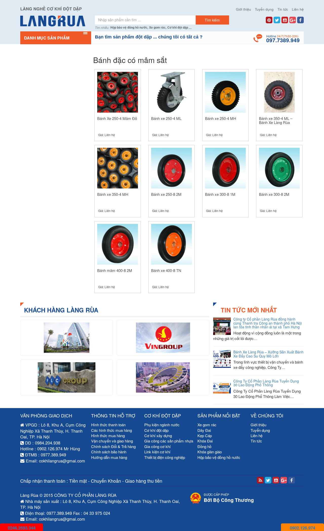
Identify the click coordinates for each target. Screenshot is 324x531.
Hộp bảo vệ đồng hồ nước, (129, 27)
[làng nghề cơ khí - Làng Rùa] (55, 21)
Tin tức (282, 9)
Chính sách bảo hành (108, 451)
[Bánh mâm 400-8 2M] (117, 243)
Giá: (106, 135)
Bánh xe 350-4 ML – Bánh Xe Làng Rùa (275, 120)
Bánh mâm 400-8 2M (114, 270)
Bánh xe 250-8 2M (166, 194)
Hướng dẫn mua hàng (109, 457)
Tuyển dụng (264, 9)
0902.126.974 (302, 528)
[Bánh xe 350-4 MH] (117, 167)
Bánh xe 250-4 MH (220, 118)
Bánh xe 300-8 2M (274, 194)
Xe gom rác (206, 424)
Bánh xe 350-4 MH (112, 194)
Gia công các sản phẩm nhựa (168, 440)
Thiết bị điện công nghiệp (164, 457)
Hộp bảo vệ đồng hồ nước (218, 457)
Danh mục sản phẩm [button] (46, 38)
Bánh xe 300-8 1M (220, 194)
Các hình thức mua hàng (111, 430)
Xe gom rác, (157, 27)
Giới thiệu (243, 9)
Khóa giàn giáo (209, 451)
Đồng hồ (204, 446)
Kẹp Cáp (204, 435)
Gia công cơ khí (157, 446)
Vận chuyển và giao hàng (112, 440)
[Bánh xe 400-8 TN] (171, 243)
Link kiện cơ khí (157, 451)
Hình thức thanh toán (108, 424)
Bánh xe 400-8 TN (166, 270)
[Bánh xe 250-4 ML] (171, 91)
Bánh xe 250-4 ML (166, 118)
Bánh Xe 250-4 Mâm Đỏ (117, 118)
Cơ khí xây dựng (158, 435)
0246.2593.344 (21, 528)
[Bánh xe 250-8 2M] (171, 167)
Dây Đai (204, 430)
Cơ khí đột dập (177, 27)
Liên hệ (298, 9)
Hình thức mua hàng (108, 435)
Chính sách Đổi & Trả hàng (113, 446)
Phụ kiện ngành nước (161, 424)
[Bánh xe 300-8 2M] (279, 167)
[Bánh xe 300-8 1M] (225, 167)
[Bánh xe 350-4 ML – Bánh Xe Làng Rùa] (279, 91)
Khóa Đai (205, 440)
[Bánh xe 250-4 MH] (225, 91)
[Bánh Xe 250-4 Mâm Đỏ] (117, 91)
